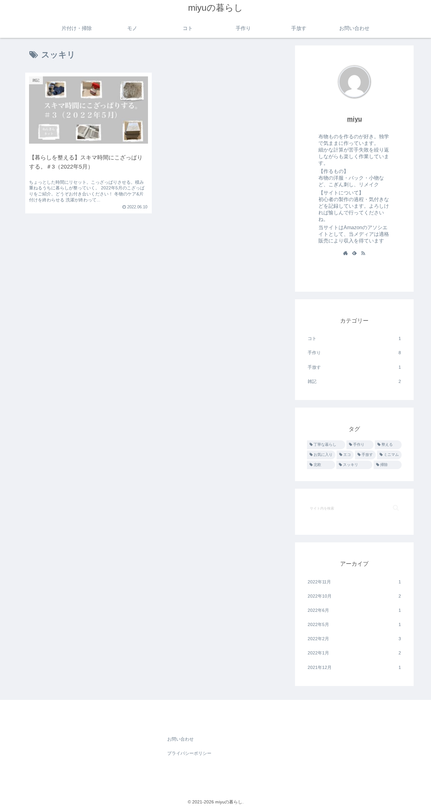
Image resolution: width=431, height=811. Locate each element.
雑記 (354, 381)
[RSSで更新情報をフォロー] (363, 253)
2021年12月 (354, 667)
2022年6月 (354, 610)
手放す (354, 367)
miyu (354, 119)
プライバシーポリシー (189, 753)
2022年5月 (354, 624)
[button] (395, 507)
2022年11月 (354, 581)
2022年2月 (354, 638)
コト (354, 338)
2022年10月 (354, 596)
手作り (354, 352)
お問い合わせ (180, 739)
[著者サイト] (345, 253)
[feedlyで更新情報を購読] (354, 253)
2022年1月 (354, 652)
